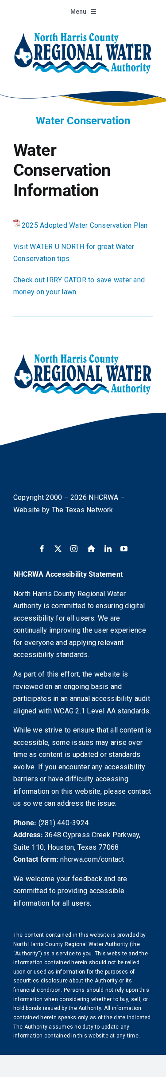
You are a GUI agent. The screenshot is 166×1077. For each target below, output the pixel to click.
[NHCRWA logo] (83, 34)
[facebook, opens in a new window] (42, 548)
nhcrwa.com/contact (92, 859)
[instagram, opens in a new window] (73, 548)
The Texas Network (82, 510)
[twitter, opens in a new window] (58, 548)
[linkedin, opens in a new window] (108, 548)
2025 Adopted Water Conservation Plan (85, 225)
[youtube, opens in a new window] (123, 548)
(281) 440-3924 (64, 823)
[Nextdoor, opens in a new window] (91, 548)
